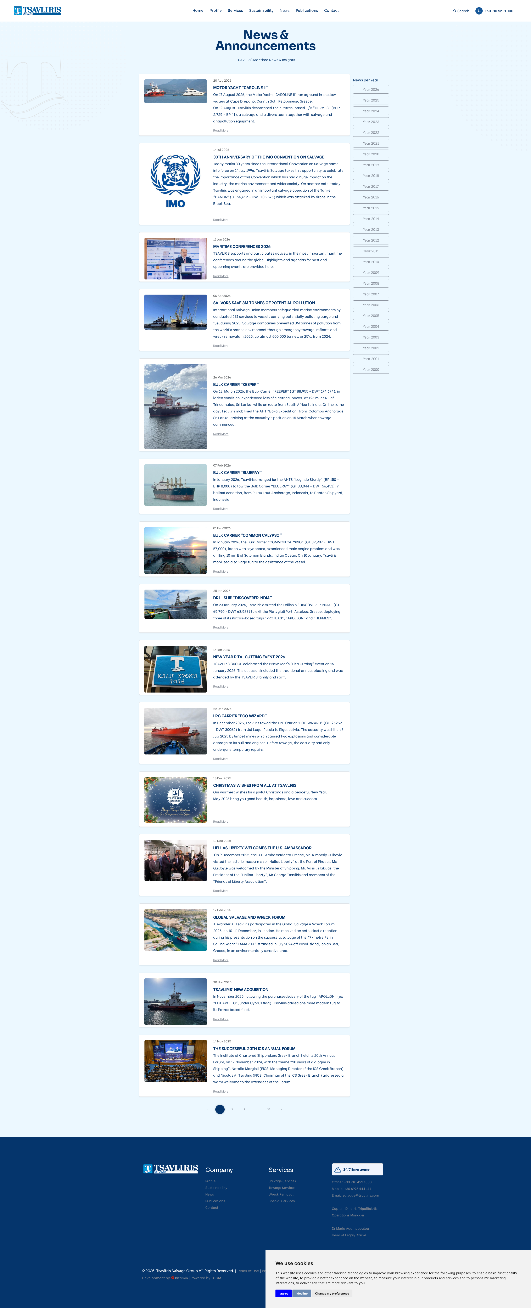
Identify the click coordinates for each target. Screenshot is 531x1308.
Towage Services (282, 1187)
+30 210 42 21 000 (499, 11)
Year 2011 (371, 250)
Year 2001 (371, 358)
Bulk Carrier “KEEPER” (236, 384)
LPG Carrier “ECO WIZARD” (240, 715)
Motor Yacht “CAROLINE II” (240, 87)
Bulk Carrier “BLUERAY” (237, 472)
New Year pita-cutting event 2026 (249, 656)
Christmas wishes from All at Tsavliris (254, 784)
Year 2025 (371, 100)
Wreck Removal (281, 1194)
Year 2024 (371, 110)
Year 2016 (371, 196)
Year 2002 (371, 347)
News (285, 10)
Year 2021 (371, 143)
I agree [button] (283, 1293)
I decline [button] (302, 1293)
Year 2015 (371, 207)
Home (197, 10)
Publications (307, 10)
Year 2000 (371, 369)
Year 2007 (371, 293)
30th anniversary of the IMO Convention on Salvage (268, 156)
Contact (331, 10)
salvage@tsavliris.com (361, 1195)
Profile (215, 10)
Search (463, 11)
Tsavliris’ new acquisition (240, 989)
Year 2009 (371, 272)
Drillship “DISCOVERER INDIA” (242, 597)
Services (235, 10)
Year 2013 (371, 229)
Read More (221, 130)
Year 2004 (371, 326)
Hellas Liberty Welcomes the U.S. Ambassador (262, 847)
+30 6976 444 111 (357, 1188)
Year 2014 (371, 218)
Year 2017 (371, 186)
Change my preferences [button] (332, 1293)
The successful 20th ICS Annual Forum (254, 1048)
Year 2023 (371, 121)
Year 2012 (371, 240)
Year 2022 (371, 132)
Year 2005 (371, 315)
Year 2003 (371, 337)
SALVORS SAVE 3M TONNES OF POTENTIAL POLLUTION (264, 302)
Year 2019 (371, 164)
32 (268, 1109)
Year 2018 (371, 175)
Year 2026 (371, 89)
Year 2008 (371, 283)
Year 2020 (371, 153)
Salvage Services (282, 1180)
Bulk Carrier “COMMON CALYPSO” (247, 534)
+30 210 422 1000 (358, 1181)
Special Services (282, 1200)
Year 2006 (371, 304)
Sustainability (261, 10)
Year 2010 (371, 261)
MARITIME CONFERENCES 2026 (242, 246)
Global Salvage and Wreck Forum (249, 916)
